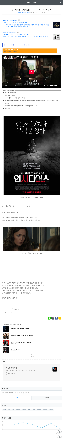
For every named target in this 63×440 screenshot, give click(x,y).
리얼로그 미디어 (31, 2)
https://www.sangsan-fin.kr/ (10, 20)
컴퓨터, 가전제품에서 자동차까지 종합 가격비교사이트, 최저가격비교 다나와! (25, 36)
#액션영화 (45, 409)
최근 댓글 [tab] (47, 397)
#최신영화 (51, 409)
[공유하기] (9, 312)
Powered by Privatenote (6, 438)
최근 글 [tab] (16, 397)
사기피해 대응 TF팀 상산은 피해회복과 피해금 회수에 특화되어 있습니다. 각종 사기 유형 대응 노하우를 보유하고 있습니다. (26, 25)
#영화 (34, 409)
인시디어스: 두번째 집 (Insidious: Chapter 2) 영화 (31, 10)
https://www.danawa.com (9, 32)
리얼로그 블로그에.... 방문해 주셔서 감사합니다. (16, 392)
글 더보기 (31, 356)
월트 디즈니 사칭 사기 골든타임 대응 (15, 23)
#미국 (13, 409)
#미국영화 (24, 409)
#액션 (9, 409)
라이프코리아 (15, 438)
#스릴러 (4, 409)
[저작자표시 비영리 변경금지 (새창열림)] (59, 310)
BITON (32, 12)
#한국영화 (18, 409)
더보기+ (59, 414)
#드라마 (29, 409)
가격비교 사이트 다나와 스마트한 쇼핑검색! (17, 34)
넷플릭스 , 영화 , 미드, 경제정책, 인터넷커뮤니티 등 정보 (20, 370)
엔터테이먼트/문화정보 (24, 12)
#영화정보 (39, 409)
